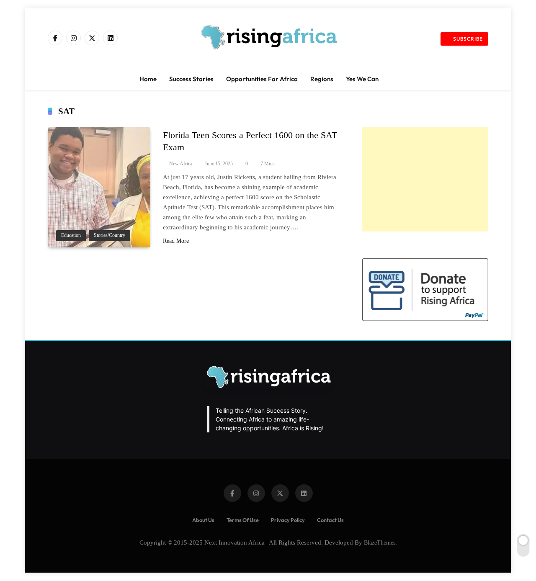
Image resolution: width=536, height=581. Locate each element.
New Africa (180, 163)
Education (71, 235)
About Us (203, 520)
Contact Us (330, 520)
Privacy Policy (288, 520)
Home (148, 79)
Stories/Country (109, 235)
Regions (321, 79)
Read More (176, 241)
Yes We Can (362, 79)
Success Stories (191, 79)
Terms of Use (243, 520)
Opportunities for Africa (262, 79)
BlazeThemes (379, 542)
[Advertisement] (425, 179)
